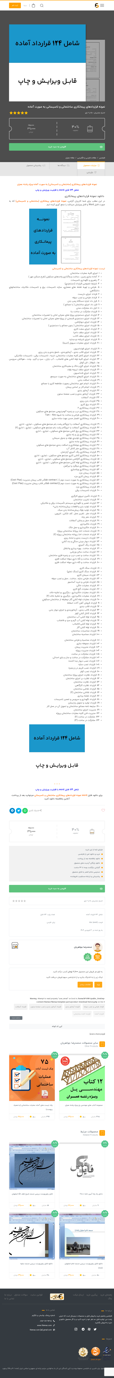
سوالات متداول (21, 1294)
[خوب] (21, 901)
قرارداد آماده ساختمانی (82, 1014)
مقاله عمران (69, 158)
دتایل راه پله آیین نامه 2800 (91, 1194)
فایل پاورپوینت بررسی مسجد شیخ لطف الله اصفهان (32, 1194)
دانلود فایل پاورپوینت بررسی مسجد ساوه (36, 1264)
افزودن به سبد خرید (57, 146)
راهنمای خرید (106, 1294)
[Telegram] (83, 1329)
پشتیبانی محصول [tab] (34, 165)
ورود (25, 5)
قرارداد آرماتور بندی (72, 1007)
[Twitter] (95, 1329)
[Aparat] (89, 1329)
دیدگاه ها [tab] (62, 165)
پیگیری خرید (91, 1294)
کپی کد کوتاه (57, 1026)
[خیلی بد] (13, 901)
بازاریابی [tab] (90, 172)
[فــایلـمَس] (95, 5)
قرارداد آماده (99, 1014)
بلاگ (110, 1298)
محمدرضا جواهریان (83, 947)
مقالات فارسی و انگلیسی (86, 158)
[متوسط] (19, 901)
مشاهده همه (16, 1018)
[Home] (57, 1296)
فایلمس (102, 158)
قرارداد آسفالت (20, 1007)
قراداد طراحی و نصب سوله (94, 1007)
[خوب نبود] (16, 901)
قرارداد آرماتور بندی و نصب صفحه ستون (46, 1007)
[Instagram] (76, 1329)
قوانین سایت (36, 1294)
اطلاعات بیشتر (85, 985)
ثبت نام (15, 5)
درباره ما (8, 1294)
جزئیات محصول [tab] (90, 165)
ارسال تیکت (78, 1294)
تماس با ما (9, 1298)
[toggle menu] (102, 5)
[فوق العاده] (24, 901)
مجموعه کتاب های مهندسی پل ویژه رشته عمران (84, 1105)
